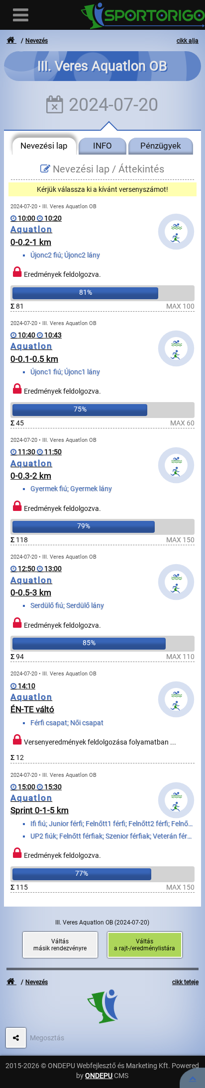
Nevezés (36, 40)
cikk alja (188, 40)
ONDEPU (98, 1076)
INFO (102, 146)
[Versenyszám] (192, 1078)
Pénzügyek (160, 146)
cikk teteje (185, 982)
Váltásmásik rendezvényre (60, 945)
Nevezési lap (44, 146)
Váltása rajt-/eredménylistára (144, 945)
